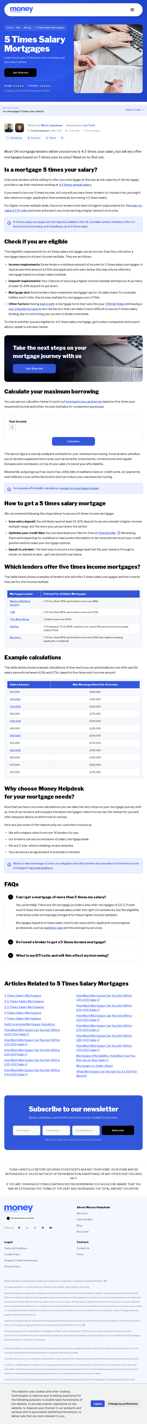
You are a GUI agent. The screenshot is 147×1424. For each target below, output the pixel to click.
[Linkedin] (42, 1227)
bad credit (47, 304)
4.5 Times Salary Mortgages (24, 1001)
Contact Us (83, 1248)
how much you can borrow (84, 401)
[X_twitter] (27, 1227)
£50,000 (15, 735)
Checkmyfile (107, 533)
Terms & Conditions (15, 1248)
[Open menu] (132, 9)
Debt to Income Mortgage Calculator (29, 1024)
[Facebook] (19, 1227)
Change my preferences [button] (123, 1403)
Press (80, 1254)
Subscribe (118, 1130)
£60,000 (15, 750)
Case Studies (84, 1219)
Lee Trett (89, 125)
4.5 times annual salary (75, 185)
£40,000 (15, 721)
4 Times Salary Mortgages (22, 995)
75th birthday (115, 304)
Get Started (20, 72)
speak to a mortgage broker (79, 488)
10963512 (98, 1281)
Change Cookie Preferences (21, 1260)
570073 (77, 1325)
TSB (12, 612)
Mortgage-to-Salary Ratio (94, 1066)
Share (53, 138)
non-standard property (25, 309)
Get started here (41, 868)
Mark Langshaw (51, 125)
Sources (35, 138)
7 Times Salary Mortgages (22, 1018)
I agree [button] (98, 1403)
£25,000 (15, 699)
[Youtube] (50, 1227)
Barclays (15, 637)
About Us (82, 1213)
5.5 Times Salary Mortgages (24, 1007)
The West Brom (19, 619)
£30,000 (15, 706)
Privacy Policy (12, 1266)
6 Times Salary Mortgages (22, 1013)
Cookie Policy (12, 1254)
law (60, 928)
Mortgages (18, 27)
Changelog (16, 138)
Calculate (73, 441)
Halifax (14, 626)
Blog (79, 1225)
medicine (50, 928)
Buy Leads (83, 1231)
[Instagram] (34, 1227)
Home (10, 27)
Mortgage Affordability (28, 27)
